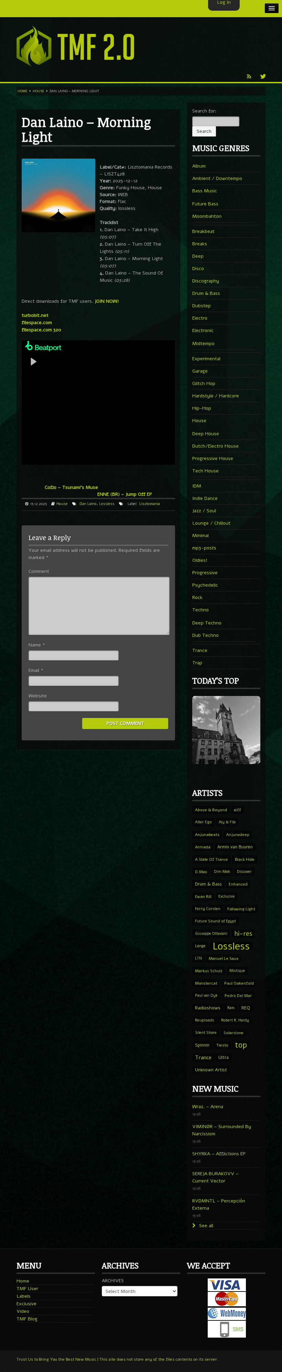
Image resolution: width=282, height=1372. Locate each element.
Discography (205, 281)
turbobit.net (35, 315)
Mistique (237, 970)
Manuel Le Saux (223, 958)
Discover (244, 871)
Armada (202, 847)
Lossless (107, 503)
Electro (199, 318)
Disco (198, 268)
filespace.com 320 (41, 329)
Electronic (203, 330)
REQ (245, 1008)
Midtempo (203, 343)
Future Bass (205, 204)
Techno (200, 610)
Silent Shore (206, 1032)
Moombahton (206, 216)
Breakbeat (203, 231)
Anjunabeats (207, 834)
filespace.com (37, 322)
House (38, 91)
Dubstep (201, 305)
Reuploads (204, 1020)
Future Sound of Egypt (215, 921)
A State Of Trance (211, 859)
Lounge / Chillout (211, 523)
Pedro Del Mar (238, 995)
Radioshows (207, 1008)
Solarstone (233, 1033)
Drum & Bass (206, 293)
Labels (24, 1296)
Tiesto (222, 1045)
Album (199, 166)
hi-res (243, 934)
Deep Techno (206, 623)
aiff (237, 810)
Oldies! (199, 560)
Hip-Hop (201, 408)
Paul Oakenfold (239, 983)
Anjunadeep (237, 834)
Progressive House (212, 458)
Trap (197, 663)
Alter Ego (203, 822)
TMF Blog (27, 1319)
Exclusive (226, 896)
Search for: (204, 111)
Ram (231, 1007)
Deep (198, 256)
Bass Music (204, 190)
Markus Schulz (209, 971)
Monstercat (206, 983)
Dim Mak (222, 871)
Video (23, 1311)
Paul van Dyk (206, 995)
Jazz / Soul (204, 510)
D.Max (201, 872)
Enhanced (238, 884)
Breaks (199, 243)
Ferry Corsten (207, 908)
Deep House (205, 433)
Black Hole (244, 859)
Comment (39, 571)
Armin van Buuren (235, 847)
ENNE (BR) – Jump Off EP (124, 494)
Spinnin (202, 1045)
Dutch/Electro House (215, 446)
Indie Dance (205, 498)
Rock (197, 597)
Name (37, 645)
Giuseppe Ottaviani (211, 933)
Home (23, 91)
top (241, 1045)
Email (36, 670)
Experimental (206, 358)
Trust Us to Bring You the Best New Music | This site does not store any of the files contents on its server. (117, 1359)
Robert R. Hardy (235, 1020)
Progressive (205, 572)
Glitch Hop (203, 383)
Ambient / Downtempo (217, 178)
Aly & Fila (227, 822)
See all (205, 1225)
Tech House (205, 471)
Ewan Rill (203, 896)
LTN (198, 958)
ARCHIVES (113, 1280)
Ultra (223, 1057)
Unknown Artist (211, 1070)
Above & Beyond (211, 810)
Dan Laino (88, 503)
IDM (196, 486)
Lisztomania (149, 503)
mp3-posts (204, 548)
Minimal (200, 535)
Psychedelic (205, 585)
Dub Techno (205, 635)
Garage (200, 371)
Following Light (241, 909)
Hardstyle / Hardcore (215, 396)
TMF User (27, 1288)
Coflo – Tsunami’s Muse (71, 487)
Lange (200, 945)
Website (38, 696)
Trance (199, 650)
